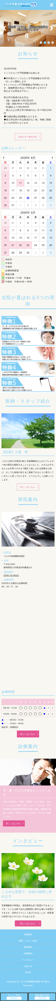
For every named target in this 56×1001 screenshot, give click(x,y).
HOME (28, 972)
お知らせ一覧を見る (27, 136)
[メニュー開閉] (51, 4)
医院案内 (28, 947)
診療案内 (28, 953)
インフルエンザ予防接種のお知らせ (22, 72)
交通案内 (28, 934)
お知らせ (28, 966)
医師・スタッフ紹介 (28, 940)
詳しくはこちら (27, 487)
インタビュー (28, 959)
